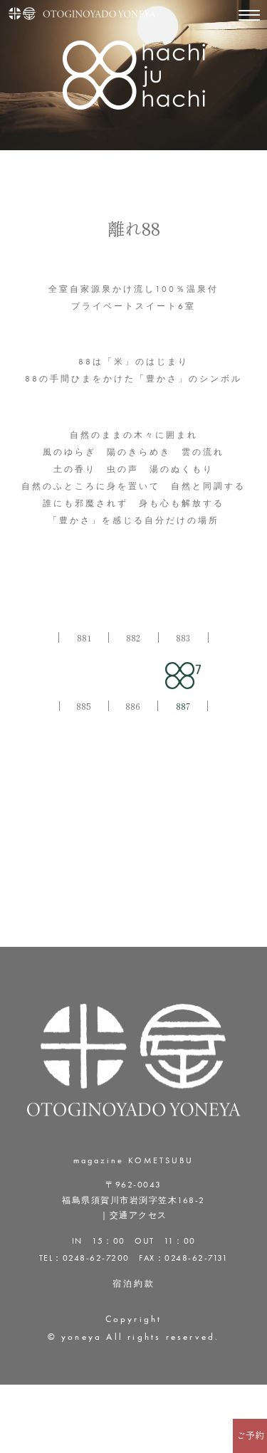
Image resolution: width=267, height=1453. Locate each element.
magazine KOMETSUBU (133, 1160)
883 (183, 638)
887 (183, 706)
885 (83, 706)
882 (133, 638)
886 (132, 706)
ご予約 (250, 1435)
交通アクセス (138, 1215)
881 (84, 638)
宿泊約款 (133, 1283)
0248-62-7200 (96, 1258)
